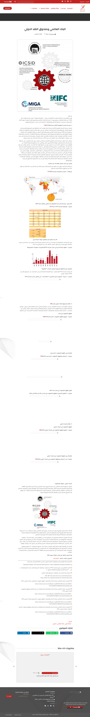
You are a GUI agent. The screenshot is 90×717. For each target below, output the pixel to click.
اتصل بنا (87, 2)
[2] (71, 567)
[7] (71, 607)
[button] (66, 633)
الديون (70, 621)
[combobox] (25, 2)
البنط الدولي (68, 623)
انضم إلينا (82, 2)
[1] (71, 561)
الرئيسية (70, 8)
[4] (71, 581)
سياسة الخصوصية (17, 715)
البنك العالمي (60, 623)
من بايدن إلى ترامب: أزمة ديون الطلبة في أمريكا (47, 676)
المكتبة (34, 8)
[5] (71, 589)
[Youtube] (62, 1)
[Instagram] (70, 1)
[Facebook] (68, 1)
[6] (71, 599)
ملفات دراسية (45, 8)
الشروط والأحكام (8, 715)
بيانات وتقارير (55, 8)
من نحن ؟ (63, 8)
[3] (71, 573)
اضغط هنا (56, 558)
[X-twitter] (65, 1)
